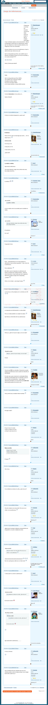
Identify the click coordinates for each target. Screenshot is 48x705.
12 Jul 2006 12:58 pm (13, 347)
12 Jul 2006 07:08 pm (13, 505)
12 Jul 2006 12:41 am (13, 91)
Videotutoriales (24, 3)
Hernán (35, 507)
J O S (34, 261)
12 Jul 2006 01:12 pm (13, 367)
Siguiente (42, 19)
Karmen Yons (36, 180)
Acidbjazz (35, 291)
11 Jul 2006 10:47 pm (13, 22)
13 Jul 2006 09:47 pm (13, 667)
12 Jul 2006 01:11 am (13, 112)
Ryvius (35, 219)
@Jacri (43, 174)
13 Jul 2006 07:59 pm (13, 648)
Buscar (34, 5)
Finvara (35, 611)
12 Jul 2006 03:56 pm (13, 407)
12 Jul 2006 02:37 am (13, 217)
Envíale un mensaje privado (35, 82)
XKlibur (35, 547)
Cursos (18, 3)
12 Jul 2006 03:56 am (13, 289)
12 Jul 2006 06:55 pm (13, 486)
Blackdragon (36, 25)
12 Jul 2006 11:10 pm (13, 525)
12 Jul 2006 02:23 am (13, 196)
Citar (25, 22)
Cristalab (30, 702)
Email (40, 103)
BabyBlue (21, 702)
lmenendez (36, 74)
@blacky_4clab (42, 68)
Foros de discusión (6, 19)
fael (34, 528)
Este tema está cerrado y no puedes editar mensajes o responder (17, 691)
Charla (12, 19)
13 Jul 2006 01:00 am (13, 544)
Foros (7, 3)
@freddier (43, 386)
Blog (10, 3)
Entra (23, 1)
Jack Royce (36, 590)
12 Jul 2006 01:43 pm (13, 390)
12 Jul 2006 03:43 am (13, 258)
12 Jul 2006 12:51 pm (13, 329)
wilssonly (35, 447)
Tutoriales (14, 3)
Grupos (23, 7)
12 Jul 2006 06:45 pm (13, 445)
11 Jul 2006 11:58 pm (13, 72)
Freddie (35, 370)
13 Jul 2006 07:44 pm (13, 608)
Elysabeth (35, 332)
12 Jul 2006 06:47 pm (13, 466)
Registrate (27, 1)
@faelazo (43, 540)
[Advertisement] (25, 16)
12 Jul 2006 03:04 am (13, 241)
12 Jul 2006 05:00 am (13, 307)
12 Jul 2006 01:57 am (13, 160)
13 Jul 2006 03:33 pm (13, 570)
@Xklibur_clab (42, 566)
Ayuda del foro (32, 7)
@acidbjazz (42, 303)
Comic (29, 3)
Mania (34, 350)
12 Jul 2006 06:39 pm (13, 425)
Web (42, 103)
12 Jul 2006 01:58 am (13, 178)
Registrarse (15, 7)
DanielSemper (37, 132)
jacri (34, 163)
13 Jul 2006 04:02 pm (13, 588)
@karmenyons (42, 192)
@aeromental (42, 156)
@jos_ (43, 285)
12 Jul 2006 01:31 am (13, 129)
